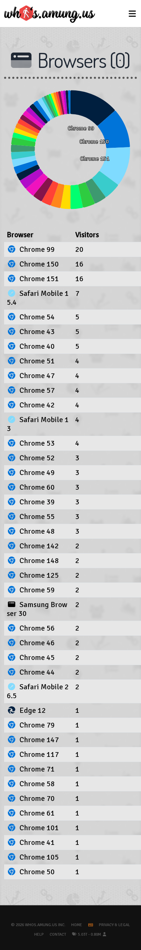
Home (76, 924)
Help (39, 934)
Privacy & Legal (114, 924)
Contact (58, 934)
